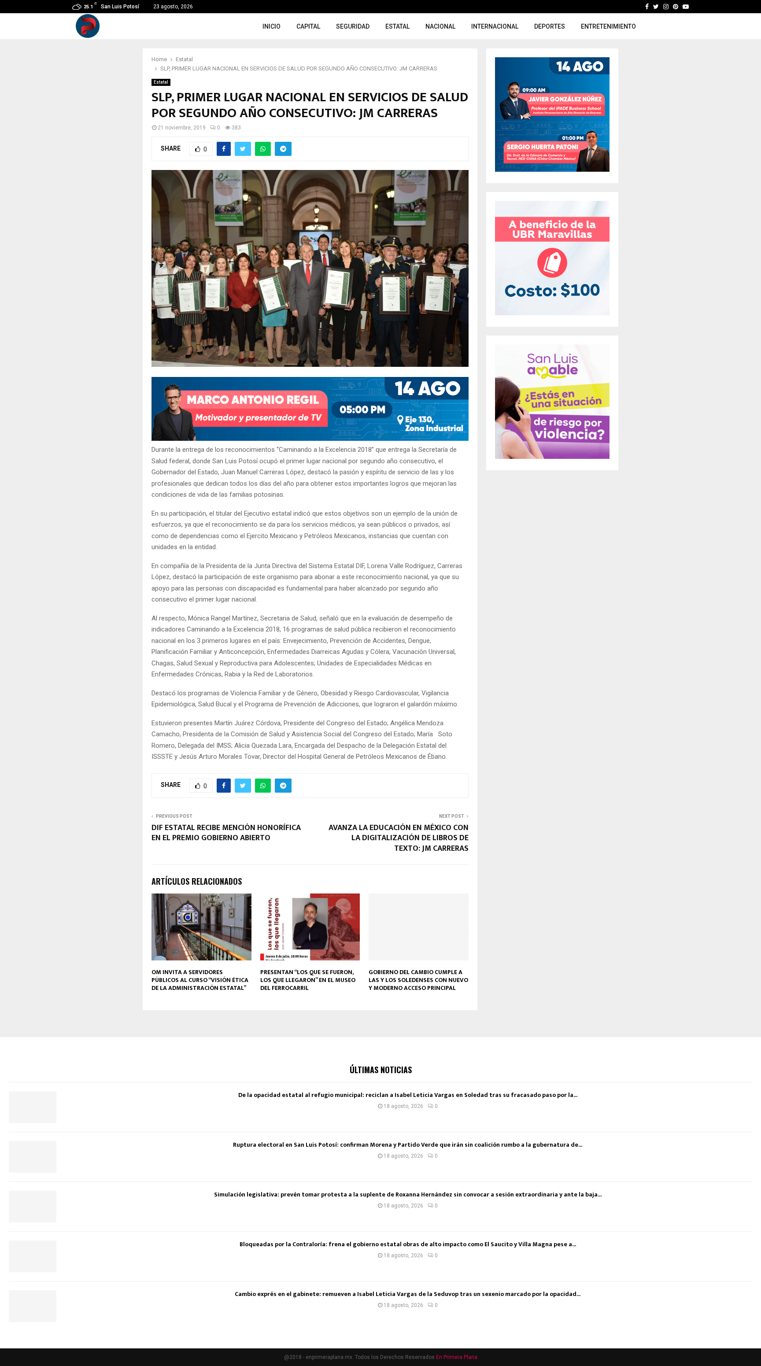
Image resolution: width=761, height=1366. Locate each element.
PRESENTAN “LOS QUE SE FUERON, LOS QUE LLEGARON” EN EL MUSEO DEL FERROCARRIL (307, 980)
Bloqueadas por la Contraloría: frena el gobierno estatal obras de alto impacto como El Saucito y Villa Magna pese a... (408, 1244)
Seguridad (352, 26)
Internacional (494, 26)
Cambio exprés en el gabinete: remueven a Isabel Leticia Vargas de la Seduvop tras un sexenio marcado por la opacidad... (407, 1294)
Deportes (549, 26)
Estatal (397, 26)
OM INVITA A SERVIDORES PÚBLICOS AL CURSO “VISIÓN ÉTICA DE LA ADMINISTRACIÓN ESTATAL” (199, 980)
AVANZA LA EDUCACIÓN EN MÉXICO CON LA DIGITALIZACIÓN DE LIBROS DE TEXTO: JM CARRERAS (399, 838)
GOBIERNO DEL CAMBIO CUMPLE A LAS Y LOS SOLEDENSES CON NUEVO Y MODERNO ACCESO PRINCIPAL (418, 980)
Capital (308, 26)
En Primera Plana (456, 1357)
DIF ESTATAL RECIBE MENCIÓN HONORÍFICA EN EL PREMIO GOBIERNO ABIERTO (226, 833)
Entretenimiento (608, 26)
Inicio (271, 26)
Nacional (440, 26)
